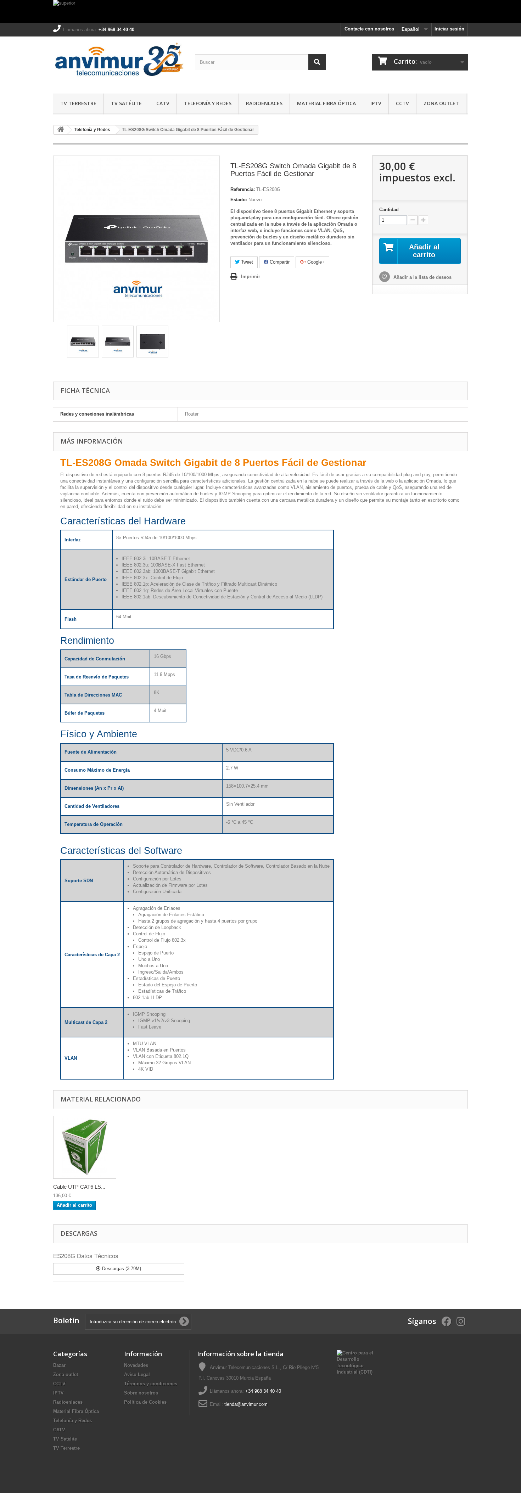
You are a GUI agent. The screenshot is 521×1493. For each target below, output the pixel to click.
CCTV (402, 103)
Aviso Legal (137, 1374)
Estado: (238, 199)
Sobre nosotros (141, 1393)
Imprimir (250, 276)
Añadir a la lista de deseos (422, 277)
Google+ (315, 262)
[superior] (260, 11)
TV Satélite (126, 103)
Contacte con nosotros (369, 29)
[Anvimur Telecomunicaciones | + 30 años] (118, 63)
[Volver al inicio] (60, 129)
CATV (162, 103)
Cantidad (389, 209)
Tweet (246, 262)
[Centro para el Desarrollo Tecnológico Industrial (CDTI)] (355, 1362)
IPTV (375, 103)
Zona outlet (441, 103)
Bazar (59, 1365)
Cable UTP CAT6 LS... (79, 1187)
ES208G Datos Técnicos (85, 1256)
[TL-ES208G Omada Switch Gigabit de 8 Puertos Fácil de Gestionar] (83, 341)
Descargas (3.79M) (121, 1268)
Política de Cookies (145, 1402)
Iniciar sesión (449, 29)
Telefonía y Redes (207, 103)
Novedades (136, 1365)
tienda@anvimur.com (246, 1404)
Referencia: (242, 189)
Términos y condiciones (150, 1383)
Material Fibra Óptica (326, 103)
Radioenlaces (264, 103)
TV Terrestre (78, 103)
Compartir (279, 262)
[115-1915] (84, 1147)
